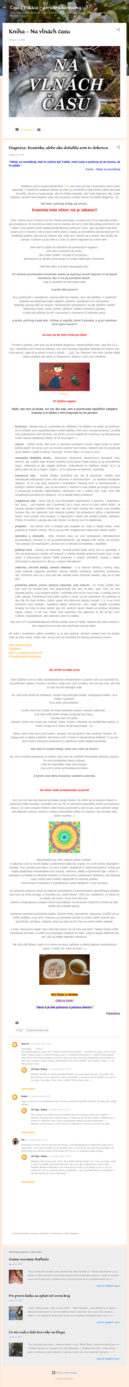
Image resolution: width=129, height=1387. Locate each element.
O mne (19, 1030)
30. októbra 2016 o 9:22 (41, 1043)
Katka (24, 1096)
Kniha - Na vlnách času (39, 31)
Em (23, 1139)
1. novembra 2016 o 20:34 (59, 1156)
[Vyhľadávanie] (124, 8)
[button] (118, 30)
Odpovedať (28, 1089)
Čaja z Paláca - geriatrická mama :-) (49, 7)
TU (66, 186)
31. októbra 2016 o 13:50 (39, 1096)
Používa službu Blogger (66, 1372)
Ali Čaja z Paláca (39, 1069)
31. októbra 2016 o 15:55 (59, 1109)
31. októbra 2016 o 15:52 (59, 1069)
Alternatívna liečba (20, 645)
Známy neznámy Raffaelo (29, 1259)
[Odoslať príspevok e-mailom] (39, 130)
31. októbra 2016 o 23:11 (37, 1139)
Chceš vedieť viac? (108, 1286)
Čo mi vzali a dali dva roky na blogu (37, 1332)
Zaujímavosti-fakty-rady (37, 1030)
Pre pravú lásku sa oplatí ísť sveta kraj (39, 1295)
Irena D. (25, 1043)
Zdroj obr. (64, 394)
